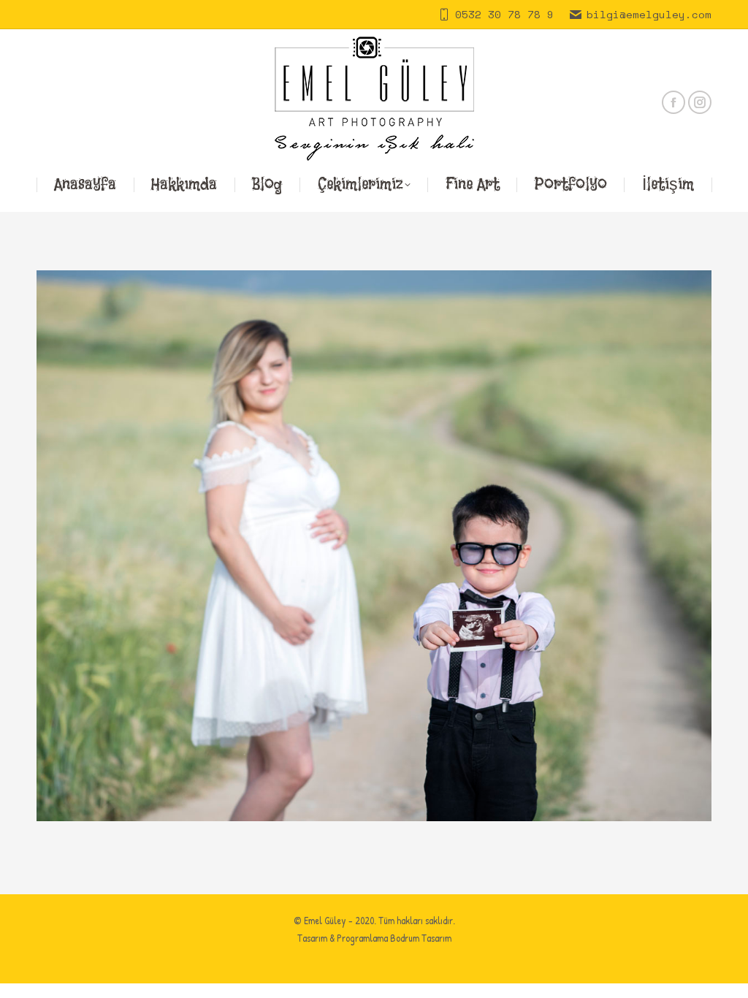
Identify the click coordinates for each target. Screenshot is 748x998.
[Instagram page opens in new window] (699, 102)
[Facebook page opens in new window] (673, 102)
